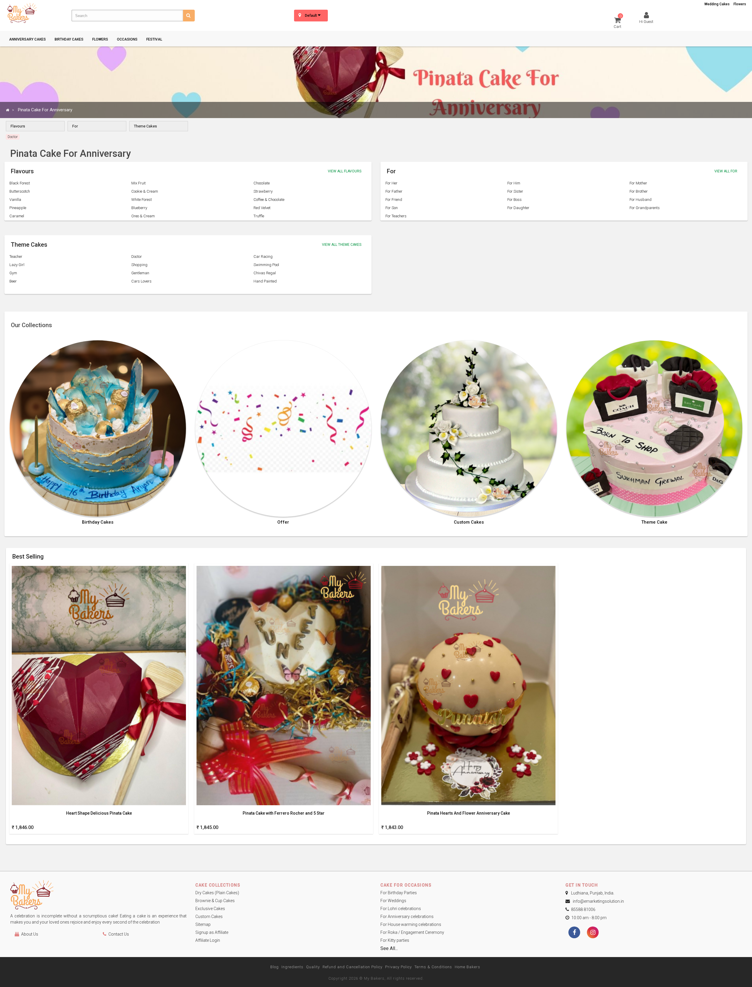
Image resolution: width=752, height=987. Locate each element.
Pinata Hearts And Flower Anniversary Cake (468, 813)
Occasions (127, 39)
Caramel (16, 216)
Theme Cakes (145, 126)
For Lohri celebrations (400, 908)
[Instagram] (593, 933)
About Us (29, 934)
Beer (13, 281)
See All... (389, 948)
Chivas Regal (265, 273)
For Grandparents (645, 208)
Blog (274, 967)
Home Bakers (467, 967)
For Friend (393, 199)
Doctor (136, 256)
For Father (393, 191)
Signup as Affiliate (211, 932)
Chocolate (262, 183)
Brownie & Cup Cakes (215, 900)
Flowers (739, 4)
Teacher (15, 256)
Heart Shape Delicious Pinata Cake (99, 813)
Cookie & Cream (144, 191)
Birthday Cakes (69, 39)
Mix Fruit (138, 183)
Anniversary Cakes (27, 39)
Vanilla (15, 199)
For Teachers (396, 216)
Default (311, 16)
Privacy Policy (398, 967)
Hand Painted (265, 281)
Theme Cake (654, 522)
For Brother (639, 191)
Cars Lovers (141, 281)
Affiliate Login (207, 940)
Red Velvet (262, 208)
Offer (283, 522)
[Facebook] (574, 933)
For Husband (641, 199)
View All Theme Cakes (341, 245)
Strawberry (263, 191)
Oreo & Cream (143, 216)
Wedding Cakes (717, 4)
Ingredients (292, 967)
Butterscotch (19, 191)
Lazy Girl (16, 265)
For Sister (515, 191)
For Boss (514, 199)
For (75, 126)
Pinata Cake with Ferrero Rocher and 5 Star (284, 813)
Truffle (259, 216)
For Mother (638, 183)
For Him (513, 183)
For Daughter (518, 208)
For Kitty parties (394, 940)
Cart (618, 22)
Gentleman (140, 273)
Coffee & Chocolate (269, 199)
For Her (391, 183)
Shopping (139, 265)
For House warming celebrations (410, 924)
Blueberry (139, 208)
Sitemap (203, 924)
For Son (391, 208)
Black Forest (19, 183)
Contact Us (118, 934)
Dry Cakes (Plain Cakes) (217, 892)
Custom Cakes (469, 522)
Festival (154, 39)
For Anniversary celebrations (407, 916)
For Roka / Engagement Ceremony (412, 932)
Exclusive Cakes (210, 908)
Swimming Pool (266, 265)
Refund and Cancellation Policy (352, 967)
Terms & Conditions (433, 967)
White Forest (141, 199)
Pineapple (17, 208)
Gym (13, 273)
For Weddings (393, 900)
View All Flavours (344, 171)
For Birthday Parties (398, 892)
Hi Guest (646, 21)
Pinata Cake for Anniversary (45, 109)
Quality (313, 967)
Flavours (18, 126)
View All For (725, 171)
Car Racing (263, 256)
